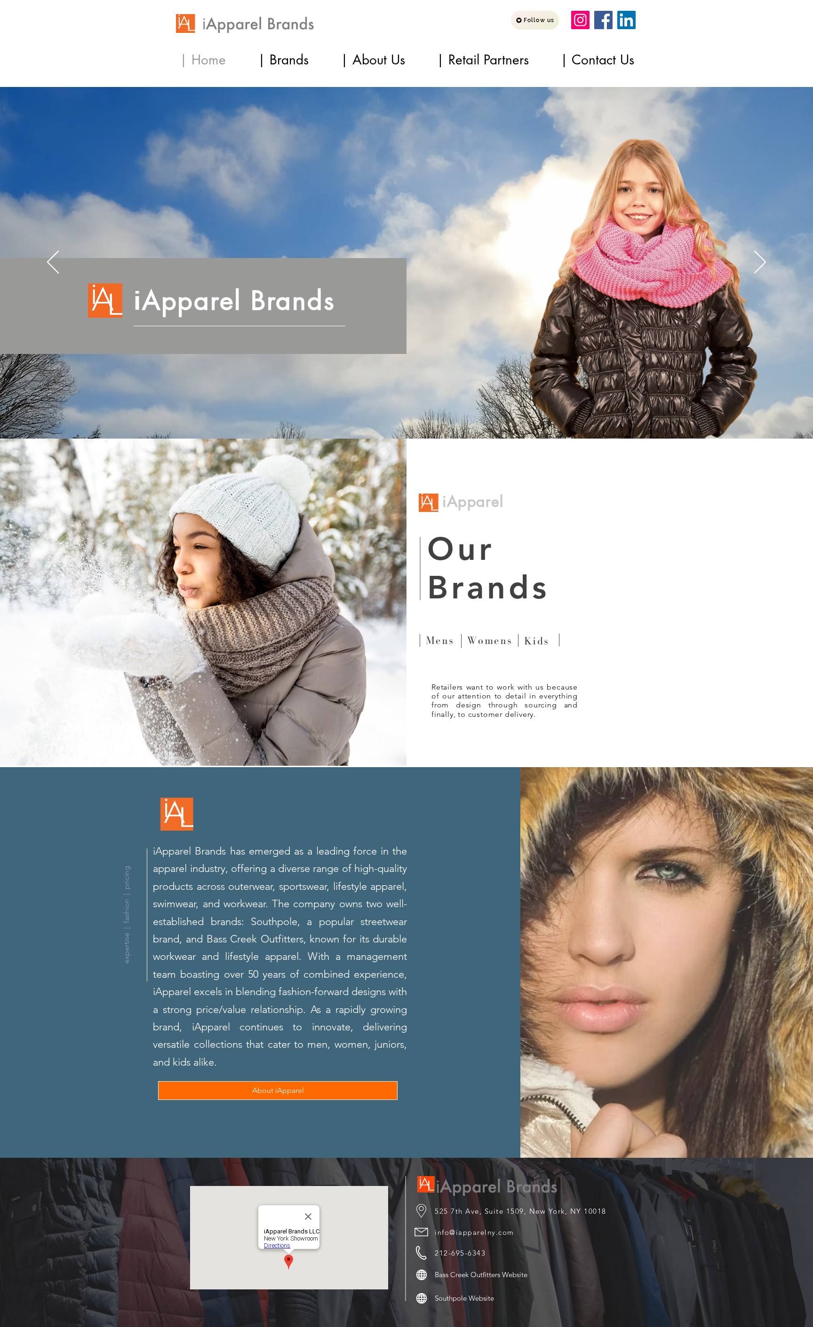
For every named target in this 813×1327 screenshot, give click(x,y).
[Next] (760, 263)
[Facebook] (603, 20)
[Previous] (53, 263)
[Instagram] (580, 20)
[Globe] (421, 1275)
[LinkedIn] (626, 20)
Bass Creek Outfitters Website (481, 1274)
